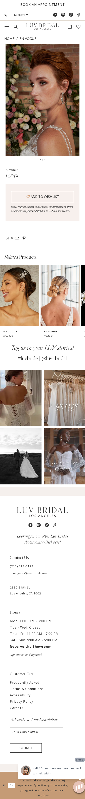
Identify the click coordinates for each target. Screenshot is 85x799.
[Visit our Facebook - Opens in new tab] (55, 14)
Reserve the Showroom (31, 646)
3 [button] (44, 160)
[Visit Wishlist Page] (78, 27)
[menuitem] (6, 14)
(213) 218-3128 (21, 566)
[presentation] (19, 295)
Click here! (52, 542)
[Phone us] (6, 14)
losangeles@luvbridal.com (28, 573)
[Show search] (15, 27)
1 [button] (40, 160)
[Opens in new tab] (21, 398)
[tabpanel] (42, 100)
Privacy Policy (21, 701)
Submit (26, 747)
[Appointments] (70, 27)
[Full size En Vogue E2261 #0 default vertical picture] (42, 100)
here (46, 795)
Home (9, 38)
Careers (16, 708)
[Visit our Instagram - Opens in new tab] (63, 14)
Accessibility (20, 695)
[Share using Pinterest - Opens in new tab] (24, 237)
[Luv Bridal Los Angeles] (42, 26)
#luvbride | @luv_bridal (42, 358)
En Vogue (28, 38)
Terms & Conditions (27, 689)
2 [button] (42, 160)
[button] (21, 15)
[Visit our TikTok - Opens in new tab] (78, 14)
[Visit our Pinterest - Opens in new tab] (71, 14)
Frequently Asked (24, 682)
